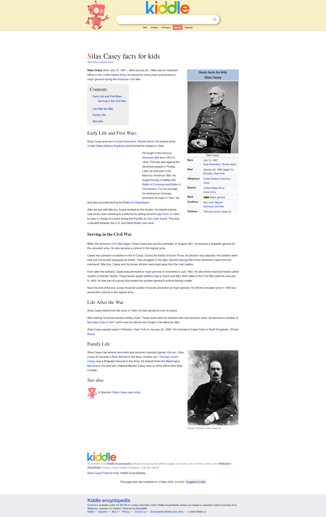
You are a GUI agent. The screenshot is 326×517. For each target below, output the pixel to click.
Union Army (209, 192)
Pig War (138, 218)
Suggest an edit (195, 482)
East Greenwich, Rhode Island (135, 141)
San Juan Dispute (213, 202)
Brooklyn (208, 173)
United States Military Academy (106, 146)
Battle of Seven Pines (171, 255)
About (115, 511)
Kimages (166, 27)
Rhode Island (229, 164)
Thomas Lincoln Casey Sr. (217, 211)
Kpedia (177, 27)
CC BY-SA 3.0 (123, 505)
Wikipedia (92, 508)
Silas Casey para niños (126, 392)
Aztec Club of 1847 (103, 322)
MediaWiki (141, 508)
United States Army (213, 187)
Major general (217, 197)
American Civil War (213, 206)
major (161, 198)
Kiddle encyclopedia (108, 499)
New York (219, 173)
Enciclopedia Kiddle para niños (166, 511)
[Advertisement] (162, 40)
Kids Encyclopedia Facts (100, 62)
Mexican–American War (156, 175)
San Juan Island (157, 218)
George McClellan (190, 260)
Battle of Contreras (153, 184)
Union (206, 182)
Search (215, 19)
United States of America (216, 178)
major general (95, 79)
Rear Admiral (120, 357)
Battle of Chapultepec (136, 202)
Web (145, 27)
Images (154, 27)
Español (189, 27)
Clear (208, 19)
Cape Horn (162, 214)
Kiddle (90, 511)
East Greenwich (212, 164)
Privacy (126, 511)
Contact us (140, 511)
